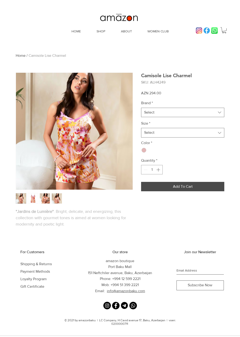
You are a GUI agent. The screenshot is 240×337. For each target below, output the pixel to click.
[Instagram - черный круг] (107, 305)
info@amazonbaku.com (126, 291)
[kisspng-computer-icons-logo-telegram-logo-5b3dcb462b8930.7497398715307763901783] (124, 305)
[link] (224, 30)
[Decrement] (145, 169)
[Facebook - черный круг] (116, 305)
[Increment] (158, 169)
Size (145, 123)
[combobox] (182, 112)
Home (21, 55)
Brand (147, 103)
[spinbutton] (151, 169)
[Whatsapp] (133, 305)
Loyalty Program (33, 279)
